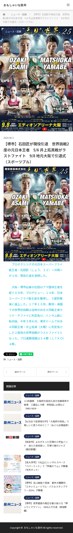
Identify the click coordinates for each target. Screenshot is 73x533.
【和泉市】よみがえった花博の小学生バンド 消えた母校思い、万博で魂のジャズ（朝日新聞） (46, 445)
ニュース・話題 (13, 31)
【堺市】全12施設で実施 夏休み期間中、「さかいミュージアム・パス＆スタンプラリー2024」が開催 (46, 486)
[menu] (68, 5)
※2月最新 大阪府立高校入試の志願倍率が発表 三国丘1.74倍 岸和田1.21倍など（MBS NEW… (46, 404)
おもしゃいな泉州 (15, 5)
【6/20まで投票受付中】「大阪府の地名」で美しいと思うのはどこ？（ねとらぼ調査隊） (46, 423)
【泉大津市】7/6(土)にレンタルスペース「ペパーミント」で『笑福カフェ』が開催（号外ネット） (46, 466)
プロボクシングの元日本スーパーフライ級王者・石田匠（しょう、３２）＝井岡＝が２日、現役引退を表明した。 (36, 270)
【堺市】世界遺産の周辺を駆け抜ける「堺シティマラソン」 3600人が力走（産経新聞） (46, 507)
